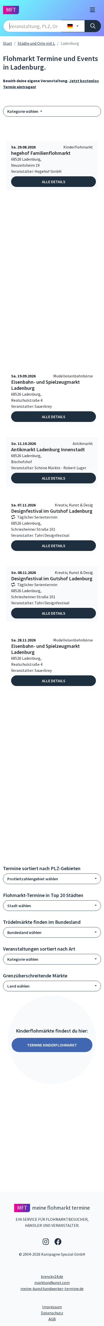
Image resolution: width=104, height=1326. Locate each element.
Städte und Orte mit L (36, 43)
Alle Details (53, 181)
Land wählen (18, 986)
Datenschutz (71, 1312)
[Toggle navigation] (92, 10)
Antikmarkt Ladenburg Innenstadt (48, 449)
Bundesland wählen (24, 932)
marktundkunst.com (52, 1282)
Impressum (71, 1306)
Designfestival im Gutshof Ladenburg (51, 511)
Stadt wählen (19, 905)
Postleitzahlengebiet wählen (32, 878)
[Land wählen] (73, 26)
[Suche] (93, 26)
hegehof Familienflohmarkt (40, 153)
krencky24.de (52, 1276)
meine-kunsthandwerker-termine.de (52, 1288)
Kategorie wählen (23, 111)
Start (7, 43)
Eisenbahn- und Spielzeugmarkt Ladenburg (45, 385)
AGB (74, 1318)
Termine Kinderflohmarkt (52, 1044)
